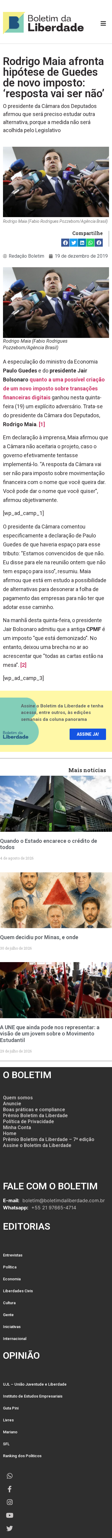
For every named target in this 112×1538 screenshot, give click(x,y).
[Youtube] (9, 1515)
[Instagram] (9, 1502)
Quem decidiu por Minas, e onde (39, 937)
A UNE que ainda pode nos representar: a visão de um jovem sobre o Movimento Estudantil (49, 1033)
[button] (65, 243)
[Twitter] (9, 1528)
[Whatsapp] (9, 1476)
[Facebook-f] (9, 1489)
